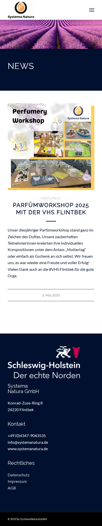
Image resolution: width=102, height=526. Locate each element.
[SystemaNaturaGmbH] (42, 10)
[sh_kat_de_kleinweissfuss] (51, 362)
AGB (12, 487)
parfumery (51, 198)
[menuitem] (91, 10)
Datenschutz (18, 474)
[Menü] (91, 10)
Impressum (17, 481)
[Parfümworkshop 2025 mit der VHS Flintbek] (51, 146)
